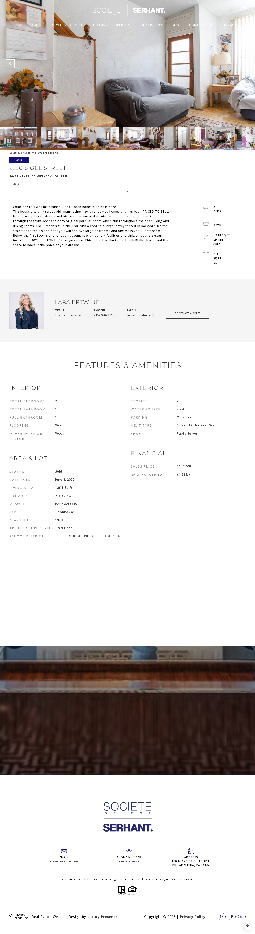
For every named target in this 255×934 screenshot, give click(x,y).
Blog (176, 25)
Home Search (200, 25)
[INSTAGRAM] (222, 916)
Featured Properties (111, 25)
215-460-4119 (104, 315)
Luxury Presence (102, 916)
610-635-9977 (129, 861)
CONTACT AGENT (187, 313)
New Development (68, 25)
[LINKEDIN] (242, 916)
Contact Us (231, 25)
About (37, 25)
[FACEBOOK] (232, 916)
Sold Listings (151, 25)
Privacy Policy (192, 916)
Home (18, 25)
